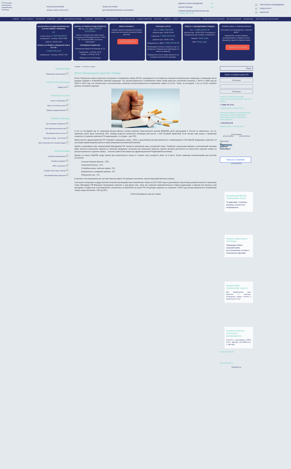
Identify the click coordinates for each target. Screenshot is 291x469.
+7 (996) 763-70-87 (186, 13)
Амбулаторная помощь (73, 19)
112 (212, 7)
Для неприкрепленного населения (117, 10)
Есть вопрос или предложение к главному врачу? (236, 37)
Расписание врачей (55, 7)
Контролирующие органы (190, 19)
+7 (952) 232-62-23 (167, 36)
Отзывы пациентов (144, 19)
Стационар (88, 19)
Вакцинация (248, 19)
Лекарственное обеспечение (267, 19)
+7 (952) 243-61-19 (201, 30)
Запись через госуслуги (57, 10)
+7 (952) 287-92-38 (171, 43)
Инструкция (236, 80)
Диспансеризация (234, 19)
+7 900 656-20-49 (226, 123)
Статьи (175, 19)
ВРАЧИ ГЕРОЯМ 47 (27, 19)
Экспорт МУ (40, 19)
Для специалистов (127, 19)
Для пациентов (112, 19)
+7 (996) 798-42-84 (165, 30)
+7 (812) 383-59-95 (59, 36)
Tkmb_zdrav (204, 38)
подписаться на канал (237, 47)
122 (211, 3)
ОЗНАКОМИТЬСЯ (127, 41)
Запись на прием (110, 7)
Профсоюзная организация (214, 19)
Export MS (51, 19)
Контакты (157, 19)
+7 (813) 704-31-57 (53, 51)
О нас (59, 19)
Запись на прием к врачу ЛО (236, 75)
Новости (167, 19)
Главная (16, 19)
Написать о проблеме (235, 160)
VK (223, 356)
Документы (99, 19)
